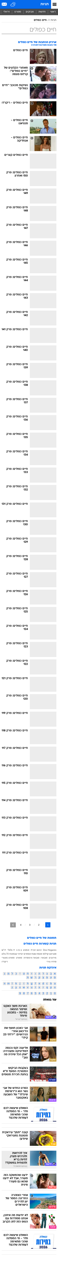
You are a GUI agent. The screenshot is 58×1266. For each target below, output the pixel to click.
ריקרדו (5, 961)
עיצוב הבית (36, 950)
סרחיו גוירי (51, 961)
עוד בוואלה (49, 999)
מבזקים (30, 12)
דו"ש (4, 950)
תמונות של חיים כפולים (41, 938)
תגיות (44, 4)
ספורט (17, 12)
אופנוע (26, 950)
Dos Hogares (49, 950)
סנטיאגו (52, 953)
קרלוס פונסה (42, 953)
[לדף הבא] (13, 924)
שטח (33, 953)
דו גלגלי (11, 950)
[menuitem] (42, 12)
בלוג (4, 953)
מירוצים (52, 957)
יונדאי (20, 953)
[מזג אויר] (13, 4)
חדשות (42, 12)
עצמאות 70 (11, 953)
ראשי (53, 12)
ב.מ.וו (19, 950)
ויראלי (6, 12)
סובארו (44, 957)
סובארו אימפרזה (31, 957)
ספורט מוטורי (8, 957)
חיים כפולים (40, 20)
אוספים (27, 953)
